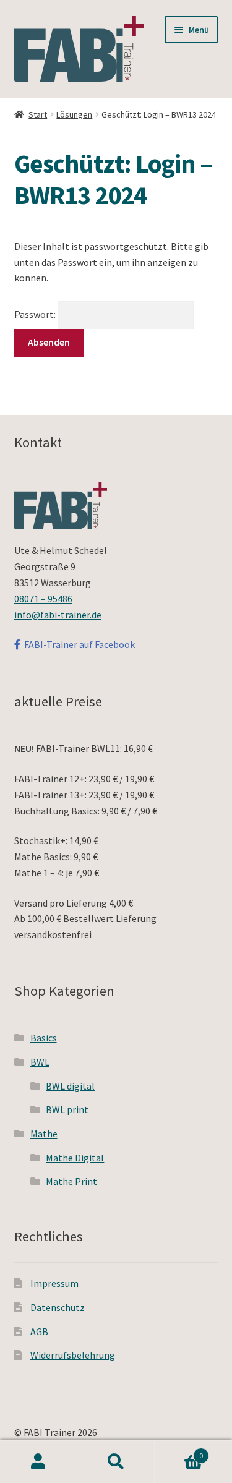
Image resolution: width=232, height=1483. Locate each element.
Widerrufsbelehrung (72, 1355)
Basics (43, 1038)
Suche (116, 1462)
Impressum (54, 1283)
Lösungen (74, 114)
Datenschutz (57, 1307)
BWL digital (70, 1086)
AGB (39, 1331)
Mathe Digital (75, 1158)
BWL (39, 1062)
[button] (26, 40)
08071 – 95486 (43, 598)
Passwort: (36, 314)
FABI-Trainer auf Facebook (77, 644)
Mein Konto (38, 1462)
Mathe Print (71, 1181)
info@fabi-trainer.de (57, 615)
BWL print (67, 1109)
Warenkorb (179, 1451)
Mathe (44, 1133)
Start (37, 114)
